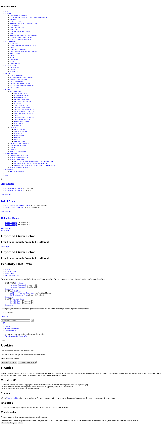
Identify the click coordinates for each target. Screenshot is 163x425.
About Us (8, 13)
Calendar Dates (10, 218)
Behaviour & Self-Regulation (20, 31)
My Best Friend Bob (21, 99)
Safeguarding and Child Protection (22, 77)
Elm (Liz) (17, 137)
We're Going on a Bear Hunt (24, 111)
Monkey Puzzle (19, 141)
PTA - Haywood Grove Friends (21, 37)
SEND (12, 57)
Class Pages (14, 127)
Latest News (14, 67)
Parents (7, 73)
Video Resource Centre (18, 151)
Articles (12, 61)
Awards (12, 33)
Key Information (11, 41)
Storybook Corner (16, 91)
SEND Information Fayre (14, 207)
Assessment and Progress (18, 79)
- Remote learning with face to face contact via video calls (34, 165)
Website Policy (10, 330)
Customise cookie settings (27, 362)
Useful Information (16, 81)
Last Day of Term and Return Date (17, 205)
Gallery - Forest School (18, 145)
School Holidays (11, 223)
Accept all (13, 362)
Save (20, 423)
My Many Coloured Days (23, 101)
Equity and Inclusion (17, 27)
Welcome (13, 19)
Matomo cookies (12, 398)
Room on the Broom (21, 121)
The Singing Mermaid (22, 107)
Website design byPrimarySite (16, 336)
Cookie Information (12, 328)
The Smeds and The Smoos (23, 117)
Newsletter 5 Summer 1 (13, 190)
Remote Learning (11, 153)
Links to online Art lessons (19, 155)
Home (7, 11)
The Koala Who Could (22, 119)
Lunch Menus (15, 63)
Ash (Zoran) (18, 133)
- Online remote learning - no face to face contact (31, 163)
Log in (7, 175)
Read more (9, 289)
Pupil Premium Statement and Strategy (23, 51)
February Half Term (12, 275)
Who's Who (14, 29)
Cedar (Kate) (18, 139)
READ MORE (6, 194)
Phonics (12, 47)
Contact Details (15, 21)
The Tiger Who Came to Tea (24, 109)
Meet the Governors (17, 171)
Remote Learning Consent (19, 157)
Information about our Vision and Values (24, 23)
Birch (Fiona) (19, 135)
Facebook (4, 316)
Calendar (13, 69)
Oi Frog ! (17, 103)
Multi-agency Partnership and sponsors (23, 35)
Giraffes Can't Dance (21, 95)
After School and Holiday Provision (22, 85)
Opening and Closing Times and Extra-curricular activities (30, 17)
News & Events (10, 65)
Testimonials (14, 25)
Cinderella (17, 125)
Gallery (12, 147)
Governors (9, 169)
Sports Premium (15, 53)
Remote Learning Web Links (20, 167)
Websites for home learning (19, 143)
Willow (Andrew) (20, 131)
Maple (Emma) (19, 129)
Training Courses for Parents (20, 83)
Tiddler (16, 115)
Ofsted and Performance (18, 49)
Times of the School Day (18, 15)
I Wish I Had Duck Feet (22, 97)
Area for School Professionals (20, 39)
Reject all (5, 362)
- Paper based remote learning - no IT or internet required (34, 161)
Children (8, 89)
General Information (17, 75)
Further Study (14, 59)
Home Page (5, 230)
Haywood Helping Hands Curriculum (23, 45)
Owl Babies (18, 123)
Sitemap (8, 326)
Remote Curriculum (17, 159)
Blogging (13, 149)
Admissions (14, 43)
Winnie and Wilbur (20, 93)
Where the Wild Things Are (23, 113)
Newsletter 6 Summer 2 (13, 188)
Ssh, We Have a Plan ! (22, 105)
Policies (12, 55)
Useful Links (14, 87)
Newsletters (14, 71)
